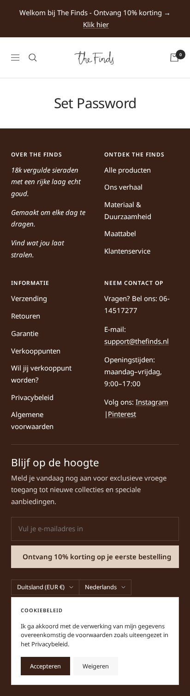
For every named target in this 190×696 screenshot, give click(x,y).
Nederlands (101, 587)
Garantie (24, 333)
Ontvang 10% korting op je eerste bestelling (97, 556)
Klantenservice (127, 250)
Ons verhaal (123, 186)
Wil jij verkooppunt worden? (41, 373)
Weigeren (96, 666)
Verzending (29, 298)
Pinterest (122, 413)
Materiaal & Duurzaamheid (127, 210)
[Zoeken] (33, 57)
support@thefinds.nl (136, 341)
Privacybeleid (32, 397)
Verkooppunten (35, 350)
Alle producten (127, 169)
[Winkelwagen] (174, 57)
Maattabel (120, 233)
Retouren (25, 315)
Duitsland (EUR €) (41, 587)
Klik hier (96, 24)
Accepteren (45, 666)
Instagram (152, 401)
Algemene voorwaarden (32, 420)
